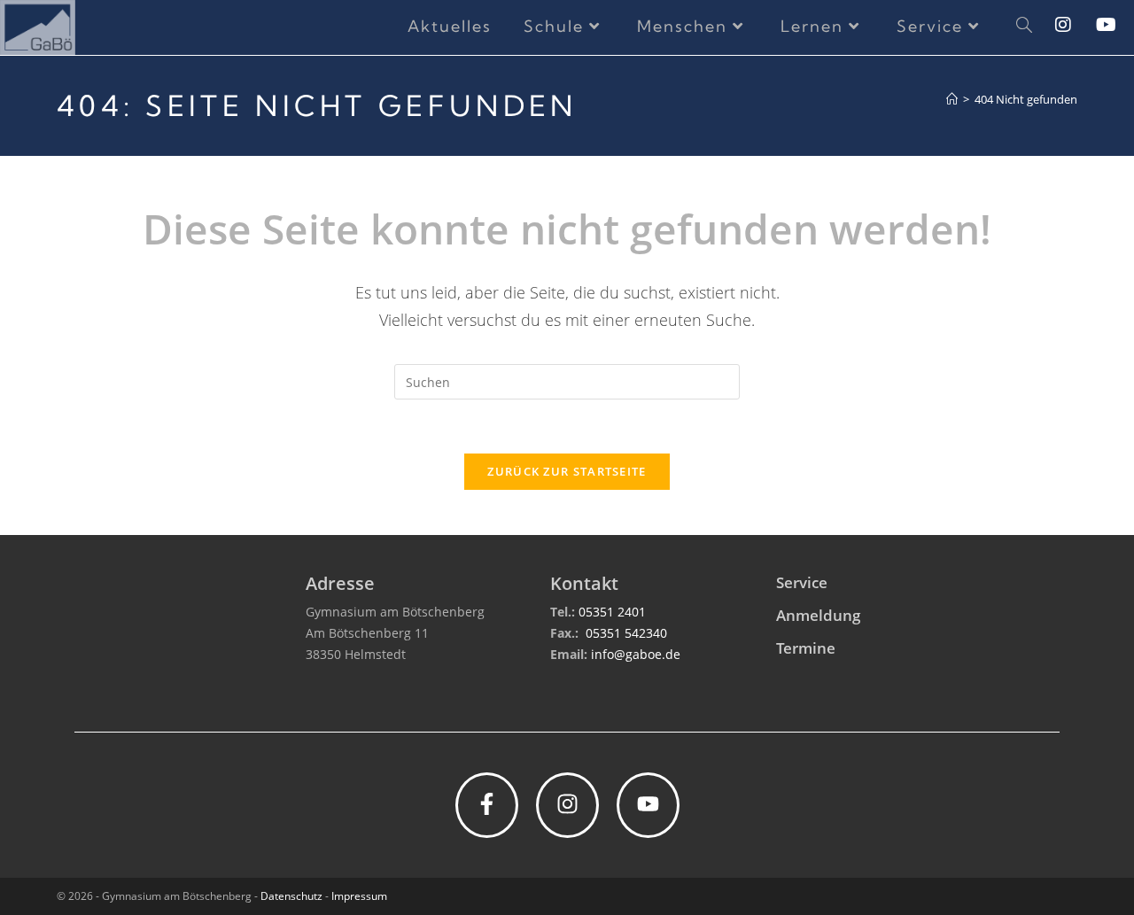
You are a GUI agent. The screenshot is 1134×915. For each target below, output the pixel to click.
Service (801, 582)
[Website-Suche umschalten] (1024, 26)
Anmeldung (818, 615)
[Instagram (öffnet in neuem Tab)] (1075, 25)
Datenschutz (291, 895)
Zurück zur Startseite (566, 471)
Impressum (359, 895)
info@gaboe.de (635, 654)
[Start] (952, 99)
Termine (805, 648)
